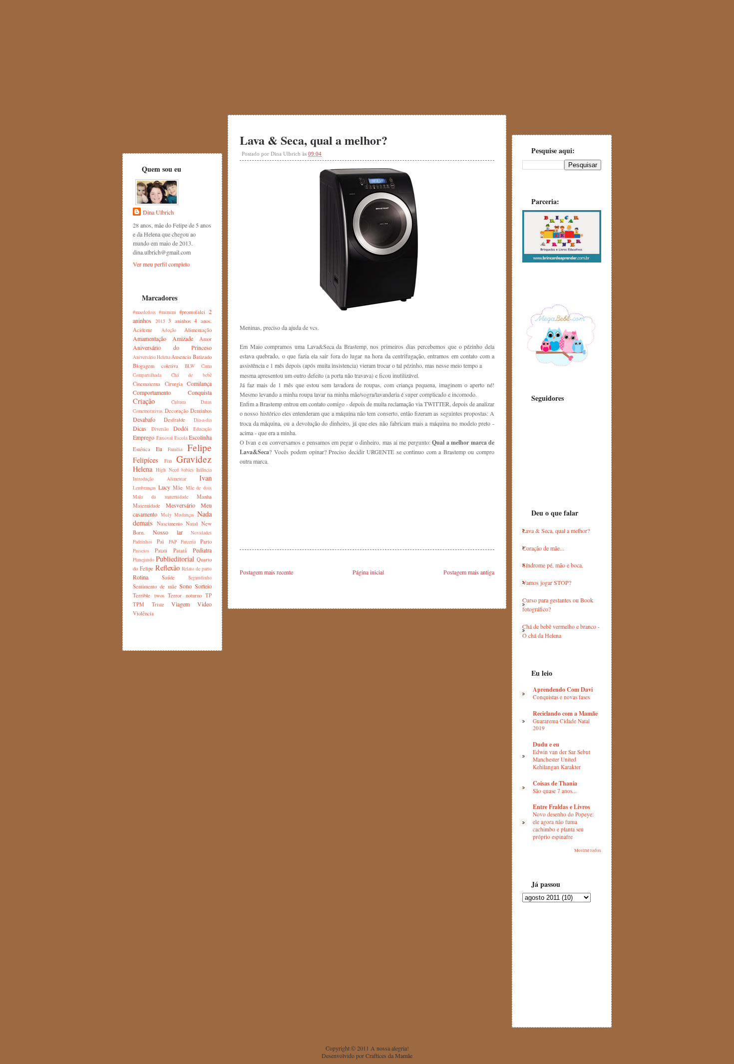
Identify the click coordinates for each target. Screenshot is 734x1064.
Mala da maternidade (160, 497)
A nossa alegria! (389, 1048)
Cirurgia (174, 383)
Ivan (205, 478)
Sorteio (203, 586)
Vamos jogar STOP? (546, 582)
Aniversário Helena (151, 357)
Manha (204, 496)
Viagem (180, 604)
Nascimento (169, 523)
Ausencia (181, 356)
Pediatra (202, 550)
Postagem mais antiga (468, 572)
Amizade (182, 338)
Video (204, 604)
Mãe (178, 487)
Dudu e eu (546, 744)
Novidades (201, 533)
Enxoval (164, 438)
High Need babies (175, 470)
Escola (180, 438)
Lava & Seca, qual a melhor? (313, 140)
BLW (190, 366)
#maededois (144, 312)
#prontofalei (192, 311)
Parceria (188, 541)
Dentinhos (201, 410)
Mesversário (180, 505)
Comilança (199, 383)
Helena (142, 469)
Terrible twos (148, 595)
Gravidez (194, 459)
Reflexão (167, 567)
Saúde (168, 577)
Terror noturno (185, 595)
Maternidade (146, 505)
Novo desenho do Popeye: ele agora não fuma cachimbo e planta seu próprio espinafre (563, 825)
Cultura (178, 402)
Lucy (164, 487)
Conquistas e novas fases (561, 697)
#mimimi (167, 312)
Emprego (143, 437)
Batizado (202, 356)
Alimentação (198, 329)
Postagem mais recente (266, 572)
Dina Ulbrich (158, 212)
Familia (175, 449)
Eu (159, 449)
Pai (160, 541)
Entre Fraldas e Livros (561, 806)
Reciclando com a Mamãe (565, 713)
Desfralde (174, 419)
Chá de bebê (191, 375)
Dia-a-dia (203, 420)
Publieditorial (175, 558)
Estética (141, 449)
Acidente (142, 329)
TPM (138, 604)
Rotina (140, 577)
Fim (168, 461)
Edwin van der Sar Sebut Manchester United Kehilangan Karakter (561, 759)
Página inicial (368, 572)
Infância (204, 470)
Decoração (176, 410)
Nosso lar (167, 532)
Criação (144, 401)
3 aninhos (179, 320)
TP (208, 595)
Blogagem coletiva (155, 365)
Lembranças (144, 488)
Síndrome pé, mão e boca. (552, 565)
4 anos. (203, 320)
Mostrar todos (587, 850)
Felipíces (145, 460)
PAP (173, 541)
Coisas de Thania (555, 783)
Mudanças (184, 515)
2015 (160, 321)
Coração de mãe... (543, 548)
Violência (143, 613)
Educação (202, 429)
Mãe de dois (199, 488)
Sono (185, 586)
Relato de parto (197, 568)
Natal (192, 523)
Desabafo (144, 419)
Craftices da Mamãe (389, 1056)
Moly (166, 515)
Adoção (168, 330)
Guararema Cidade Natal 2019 (561, 724)
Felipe (199, 447)
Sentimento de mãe (155, 586)
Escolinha (200, 437)
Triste (158, 604)
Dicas (139, 428)
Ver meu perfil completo (161, 264)
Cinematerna (146, 383)
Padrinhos (142, 541)
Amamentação (149, 338)
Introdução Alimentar (159, 479)
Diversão (160, 429)
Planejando (143, 559)
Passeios (141, 550)
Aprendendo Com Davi (563, 689)
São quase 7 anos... (555, 791)
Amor (205, 338)
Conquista (200, 392)
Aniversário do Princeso (172, 347)
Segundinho (200, 577)
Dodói (180, 428)
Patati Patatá (171, 550)
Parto (206, 541)
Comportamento (152, 392)
